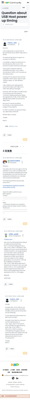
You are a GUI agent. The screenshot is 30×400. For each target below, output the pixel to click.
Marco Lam (8, 239)
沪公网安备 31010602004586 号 (11, 375)
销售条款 (20, 382)
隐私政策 (10, 382)
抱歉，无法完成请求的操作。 (9, 396)
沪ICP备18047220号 (23, 375)
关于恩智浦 (6, 370)
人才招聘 (12, 370)
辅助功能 (22, 384)
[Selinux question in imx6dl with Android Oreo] (23, 146)
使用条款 (15, 382)
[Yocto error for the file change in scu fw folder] (20, 146)
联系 (9, 372)
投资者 (18, 370)
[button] (19, 44)
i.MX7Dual (11, 126)
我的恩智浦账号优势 (17, 372)
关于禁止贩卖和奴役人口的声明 (12, 384)
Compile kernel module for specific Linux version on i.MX (13, 186)
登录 (28, 2)
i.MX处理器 (5, 8)
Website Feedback (15, 386)
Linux (16, 126)
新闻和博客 (24, 370)
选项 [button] (25, 31)
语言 (23, 7)
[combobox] (15, 24)
